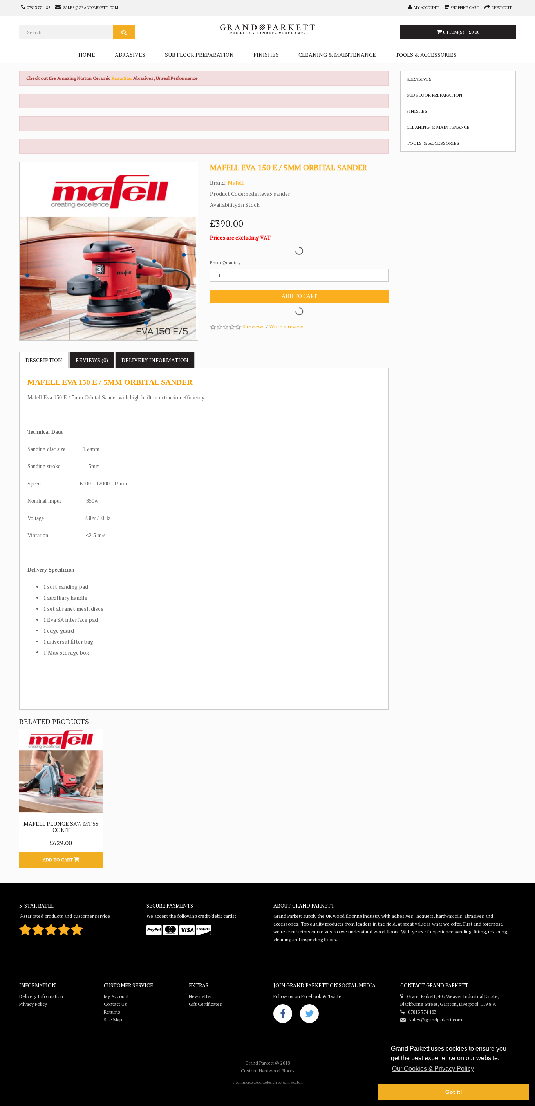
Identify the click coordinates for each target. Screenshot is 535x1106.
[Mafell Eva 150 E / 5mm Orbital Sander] (108, 251)
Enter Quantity (225, 262)
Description (43, 360)
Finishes (266, 54)
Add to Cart (299, 296)
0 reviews (253, 326)
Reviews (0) (92, 360)
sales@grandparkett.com (434, 1020)
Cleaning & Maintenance (337, 54)
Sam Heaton (292, 1082)
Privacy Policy (33, 1004)
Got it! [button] (453, 1092)
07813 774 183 (420, 1012)
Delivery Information (41, 996)
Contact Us (115, 1004)
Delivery (154, 360)
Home (86, 54)
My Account (116, 996)
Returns (112, 1012)
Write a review (286, 326)
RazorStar (122, 78)
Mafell (236, 182)
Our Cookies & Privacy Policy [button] (433, 1068)
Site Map (113, 1020)
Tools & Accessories (426, 54)
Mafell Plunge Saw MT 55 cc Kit (60, 826)
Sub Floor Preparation (199, 54)
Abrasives (130, 54)
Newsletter (200, 996)
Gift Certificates (205, 1004)
